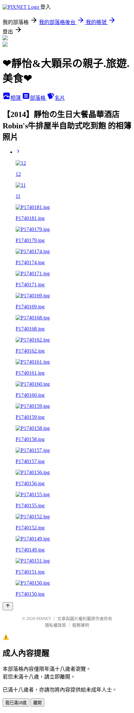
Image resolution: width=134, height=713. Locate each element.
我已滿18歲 (16, 702)
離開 (37, 702)
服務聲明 (80, 625)
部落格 (38, 98)
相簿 (16, 98)
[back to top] (8, 606)
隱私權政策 (55, 625)
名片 (60, 98)
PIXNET (43, 618)
